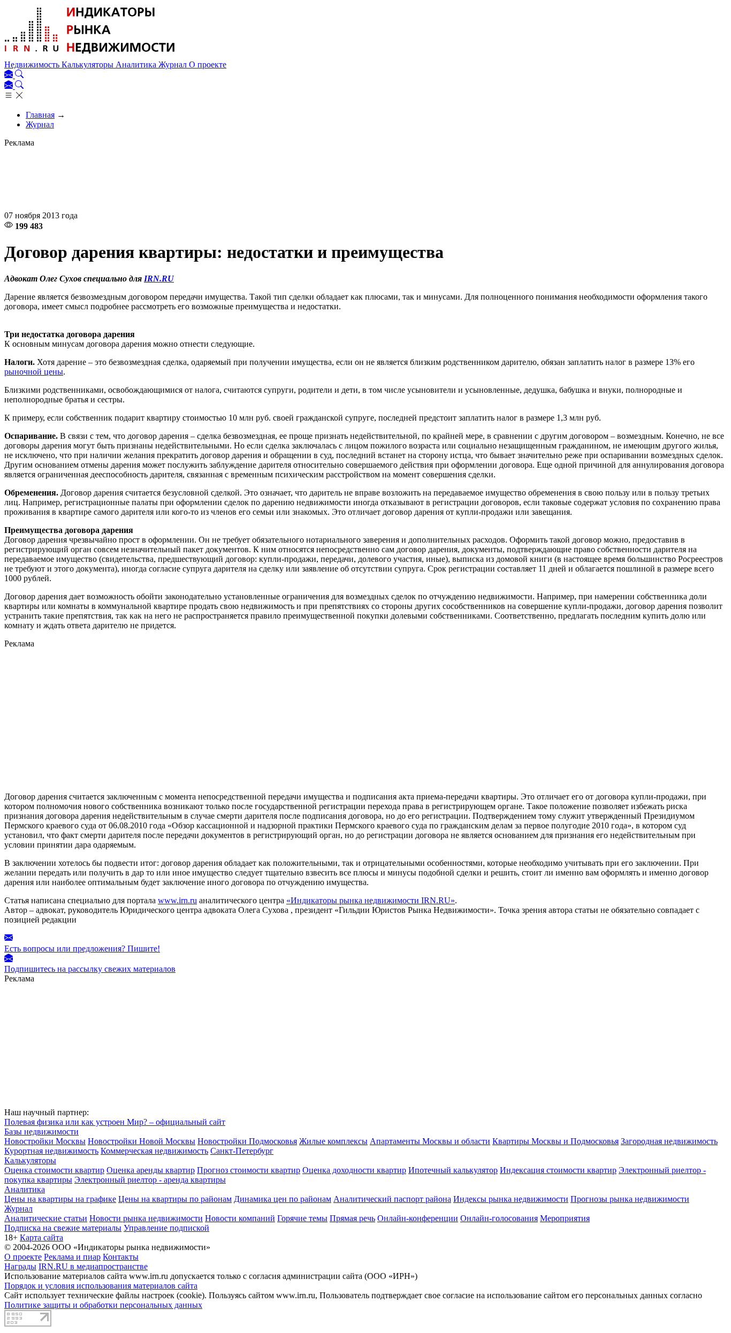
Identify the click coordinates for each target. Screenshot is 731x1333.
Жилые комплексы (333, 1141)
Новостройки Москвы (45, 1141)
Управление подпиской (166, 1227)
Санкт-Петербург (241, 1150)
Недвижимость (33, 64)
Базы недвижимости (41, 1131)
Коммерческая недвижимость (154, 1150)
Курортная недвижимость (51, 1150)
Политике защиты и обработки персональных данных (103, 1304)
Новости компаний (240, 1218)
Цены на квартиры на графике (60, 1198)
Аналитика (137, 64)
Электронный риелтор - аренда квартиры (150, 1179)
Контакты (121, 1256)
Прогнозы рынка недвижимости (629, 1198)
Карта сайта (41, 1237)
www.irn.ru (177, 900)
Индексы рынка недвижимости (510, 1198)
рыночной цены (33, 371)
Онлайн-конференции (417, 1218)
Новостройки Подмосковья (247, 1141)
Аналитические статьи (45, 1218)
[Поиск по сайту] (19, 75)
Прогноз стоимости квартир (248, 1170)
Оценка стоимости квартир (54, 1170)
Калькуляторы (89, 64)
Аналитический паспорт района (392, 1198)
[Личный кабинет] (9, 75)
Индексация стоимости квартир (558, 1170)
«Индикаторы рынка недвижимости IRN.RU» (370, 900)
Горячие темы (302, 1218)
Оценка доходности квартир (354, 1170)
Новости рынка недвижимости (146, 1218)
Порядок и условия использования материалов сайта (100, 1285)
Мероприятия (565, 1218)
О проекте (207, 64)
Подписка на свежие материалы (62, 1227)
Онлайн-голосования (499, 1218)
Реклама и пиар (72, 1256)
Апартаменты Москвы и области (430, 1141)
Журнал (173, 64)
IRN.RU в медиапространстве (93, 1266)
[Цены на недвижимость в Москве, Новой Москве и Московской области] (90, 54)
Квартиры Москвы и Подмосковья (555, 1141)
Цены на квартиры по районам (175, 1198)
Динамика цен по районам (282, 1198)
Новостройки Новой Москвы (141, 1141)
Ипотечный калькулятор (453, 1170)
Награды (20, 1266)
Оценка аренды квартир (150, 1170)
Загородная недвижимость (669, 1141)
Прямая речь (352, 1218)
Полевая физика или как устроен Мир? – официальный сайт (114, 1121)
